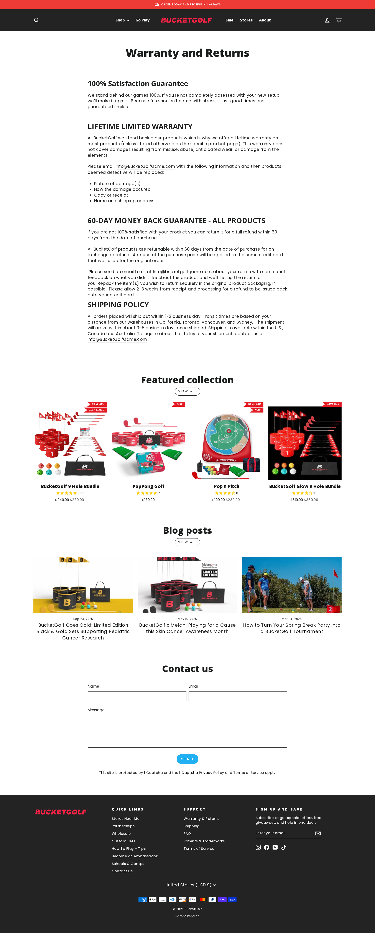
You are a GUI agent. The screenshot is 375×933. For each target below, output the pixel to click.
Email (194, 686)
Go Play (142, 20)
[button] (67, 493)
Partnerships (123, 826)
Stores (246, 20)
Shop (120, 20)
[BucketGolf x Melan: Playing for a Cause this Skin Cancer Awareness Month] (187, 585)
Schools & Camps (128, 863)
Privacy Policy (211, 772)
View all (187, 391)
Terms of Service (248, 772)
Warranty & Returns (202, 818)
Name (93, 686)
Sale (229, 20)
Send (187, 759)
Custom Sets (123, 841)
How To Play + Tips (129, 848)
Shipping (192, 826)
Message (96, 710)
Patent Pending (188, 916)
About (265, 20)
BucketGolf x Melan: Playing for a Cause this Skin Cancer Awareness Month (187, 628)
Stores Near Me (126, 818)
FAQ (187, 833)
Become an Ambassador (135, 856)
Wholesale (121, 833)
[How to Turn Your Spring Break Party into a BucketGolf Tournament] (292, 585)
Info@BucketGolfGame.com (145, 166)
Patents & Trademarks (204, 841)
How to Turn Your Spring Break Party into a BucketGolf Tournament (291, 628)
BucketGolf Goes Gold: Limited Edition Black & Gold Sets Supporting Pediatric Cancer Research (83, 631)
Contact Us (122, 871)
